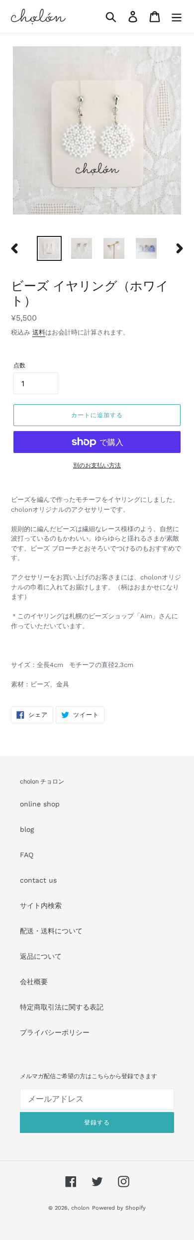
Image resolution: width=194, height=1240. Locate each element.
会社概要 (34, 982)
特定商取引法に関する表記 (61, 1007)
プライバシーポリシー (55, 1032)
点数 (19, 365)
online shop (40, 804)
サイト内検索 (41, 905)
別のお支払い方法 (97, 465)
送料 (38, 332)
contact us (38, 880)
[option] (49, 248)
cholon (80, 1208)
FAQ (26, 855)
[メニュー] (177, 16)
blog (27, 829)
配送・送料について (51, 931)
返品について (41, 956)
